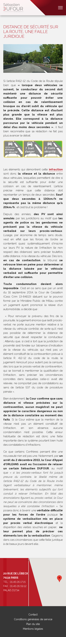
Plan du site (33, 624)
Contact (33, 614)
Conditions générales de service (33, 619)
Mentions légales (33, 628)
